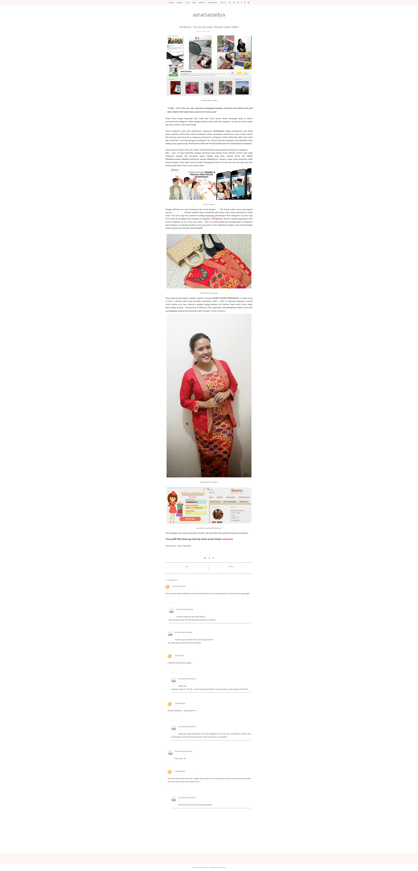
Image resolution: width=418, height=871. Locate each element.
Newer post (186, 569)
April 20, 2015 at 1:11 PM (187, 682)
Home (171, 2)
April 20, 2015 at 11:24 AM (182, 589)
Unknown (180, 703)
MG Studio (221, 867)
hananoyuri (179, 586)
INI (217, 209)
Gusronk (179, 655)
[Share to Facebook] (209, 558)
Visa (194, 2)
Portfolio (212, 2)
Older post (232, 569)
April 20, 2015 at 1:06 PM (185, 613)
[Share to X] (205, 558)
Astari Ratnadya (185, 609)
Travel (179, 2)
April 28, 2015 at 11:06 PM (188, 801)
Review (216, 31)
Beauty (202, 2)
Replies (173, 603)
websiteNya (178, 212)
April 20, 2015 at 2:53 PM (187, 730)
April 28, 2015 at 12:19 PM (184, 775)
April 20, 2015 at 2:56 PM (184, 754)
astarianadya (209, 15)
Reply (167, 598)
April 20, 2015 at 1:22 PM (184, 707)
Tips (187, 2)
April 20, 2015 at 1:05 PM (184, 636)
